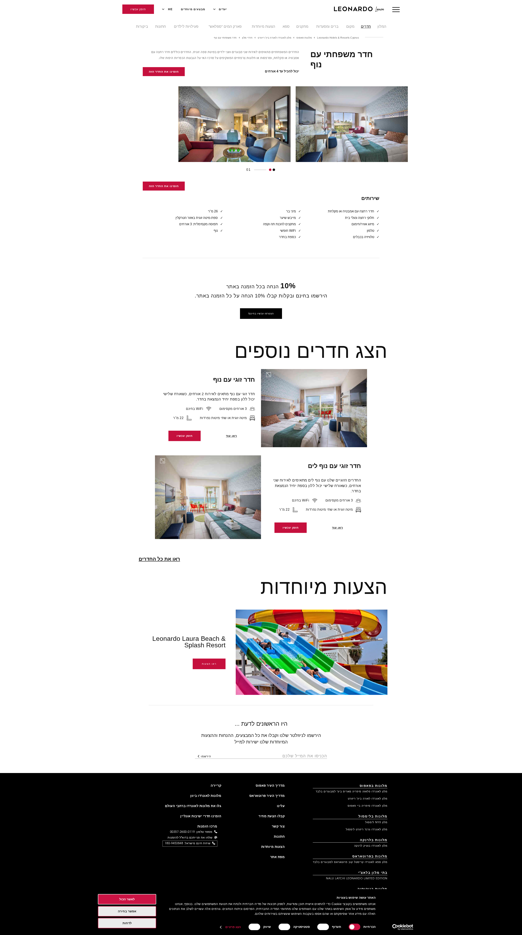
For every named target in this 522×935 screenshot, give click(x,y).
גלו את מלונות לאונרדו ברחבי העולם (193, 806)
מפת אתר (277, 857)
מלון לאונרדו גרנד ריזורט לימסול (366, 829)
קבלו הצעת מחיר (272, 816)
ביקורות (142, 26)
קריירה (216, 785)
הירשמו (206, 756)
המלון (381, 26)
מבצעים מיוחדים (193, 9)
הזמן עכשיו (138, 9)
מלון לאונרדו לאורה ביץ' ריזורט (367, 798)
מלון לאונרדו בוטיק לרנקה (370, 846)
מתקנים (302, 26)
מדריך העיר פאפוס (270, 785)
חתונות (160, 26)
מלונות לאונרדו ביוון (205, 796)
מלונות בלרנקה (373, 840)
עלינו (281, 806)
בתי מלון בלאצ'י (372, 873)
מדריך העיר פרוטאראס (267, 796)
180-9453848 (174, 843)
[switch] (324, 927)
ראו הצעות (209, 663)
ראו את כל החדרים (159, 559)
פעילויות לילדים (186, 26)
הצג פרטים (233, 927)
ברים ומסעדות (327, 26)
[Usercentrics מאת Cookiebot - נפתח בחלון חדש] (403, 927)
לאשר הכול (127, 899)
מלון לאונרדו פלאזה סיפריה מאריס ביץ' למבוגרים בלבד (351, 791)
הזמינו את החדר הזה (164, 71)
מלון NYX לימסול (376, 822)
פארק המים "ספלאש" (225, 26)
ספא (286, 26)
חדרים (366, 26)
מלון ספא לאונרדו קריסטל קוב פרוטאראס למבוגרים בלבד (350, 862)
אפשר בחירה (127, 911)
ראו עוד (231, 435)
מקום (350, 26)
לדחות (127, 923)
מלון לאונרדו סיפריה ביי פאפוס (367, 806)
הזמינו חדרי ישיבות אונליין (200, 816)
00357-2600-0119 (182, 832)
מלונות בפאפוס (373, 786)
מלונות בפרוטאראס (369, 856)
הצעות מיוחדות (263, 26)
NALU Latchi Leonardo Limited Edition (356, 878)
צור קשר (278, 826)
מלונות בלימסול (372, 816)
